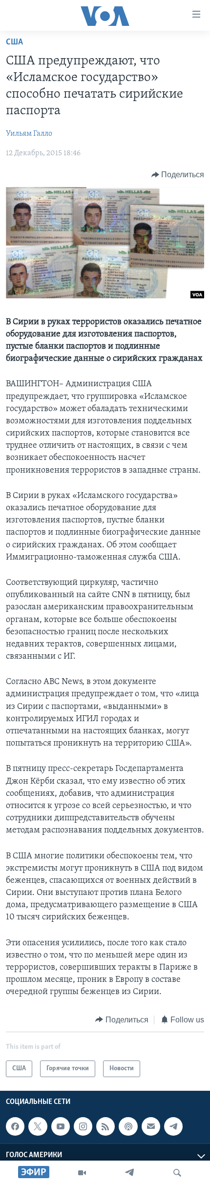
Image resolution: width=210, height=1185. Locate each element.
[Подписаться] (151, 1126)
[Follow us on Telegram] (173, 1126)
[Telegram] (129, 1173)
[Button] (178, 174)
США (14, 42)
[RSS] (105, 1126)
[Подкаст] (128, 1126)
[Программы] (82, 1173)
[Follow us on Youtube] (60, 1126)
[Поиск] (177, 1173)
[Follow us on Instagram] (83, 1126)
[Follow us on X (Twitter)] (37, 1126)
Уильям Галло (29, 134)
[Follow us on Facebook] (15, 1126)
